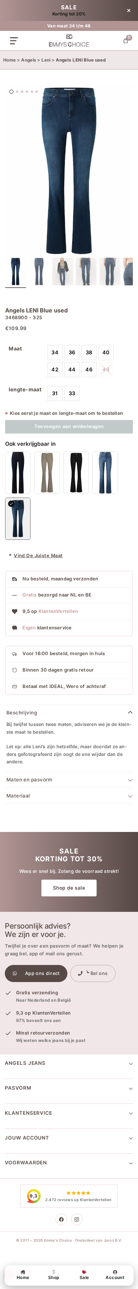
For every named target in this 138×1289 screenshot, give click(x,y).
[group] (69, 170)
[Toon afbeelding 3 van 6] (62, 273)
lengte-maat (25, 389)
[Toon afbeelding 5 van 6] (109, 273)
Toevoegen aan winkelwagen (69, 426)
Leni (46, 59)
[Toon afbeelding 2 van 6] (39, 273)
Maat (15, 348)
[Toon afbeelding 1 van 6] (15, 273)
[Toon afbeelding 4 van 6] (86, 273)
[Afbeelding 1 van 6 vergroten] (69, 170)
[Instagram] (76, 1219)
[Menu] (14, 40)
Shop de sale (69, 888)
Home (9, 59)
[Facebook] (61, 1219)
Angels (28, 59)
